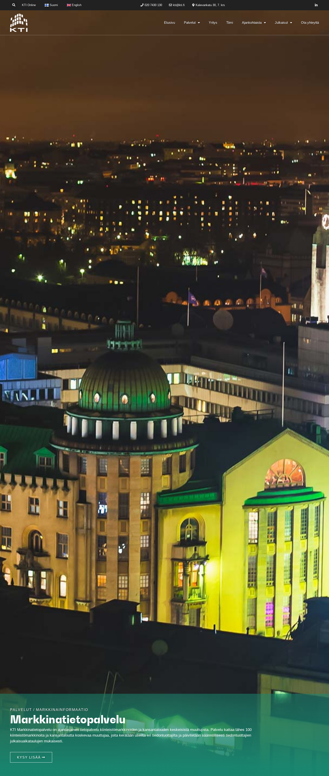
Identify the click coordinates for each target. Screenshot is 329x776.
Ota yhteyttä (310, 22)
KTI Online (29, 5)
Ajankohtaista (252, 22)
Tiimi (229, 22)
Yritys (213, 22)
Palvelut (190, 22)
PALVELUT (21, 710)
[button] (13, 5)
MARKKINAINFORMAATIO (62, 710)
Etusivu (169, 22)
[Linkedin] (316, 5)
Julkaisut (281, 22)
